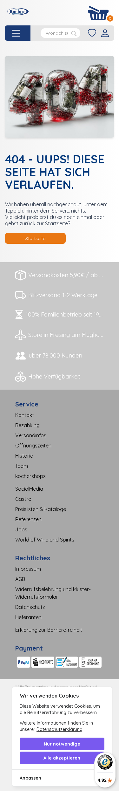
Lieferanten (28, 617)
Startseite (35, 238)
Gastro (23, 499)
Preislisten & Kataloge (40, 509)
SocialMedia (29, 489)
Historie (24, 456)
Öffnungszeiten (33, 445)
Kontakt (24, 415)
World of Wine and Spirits (44, 539)
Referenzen (28, 519)
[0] (98, 13)
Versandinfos (30, 435)
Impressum (28, 569)
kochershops (30, 476)
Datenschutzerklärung (59, 729)
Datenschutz (30, 607)
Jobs (21, 529)
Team (21, 466)
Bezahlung (27, 425)
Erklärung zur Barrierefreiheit (48, 630)
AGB (20, 579)
